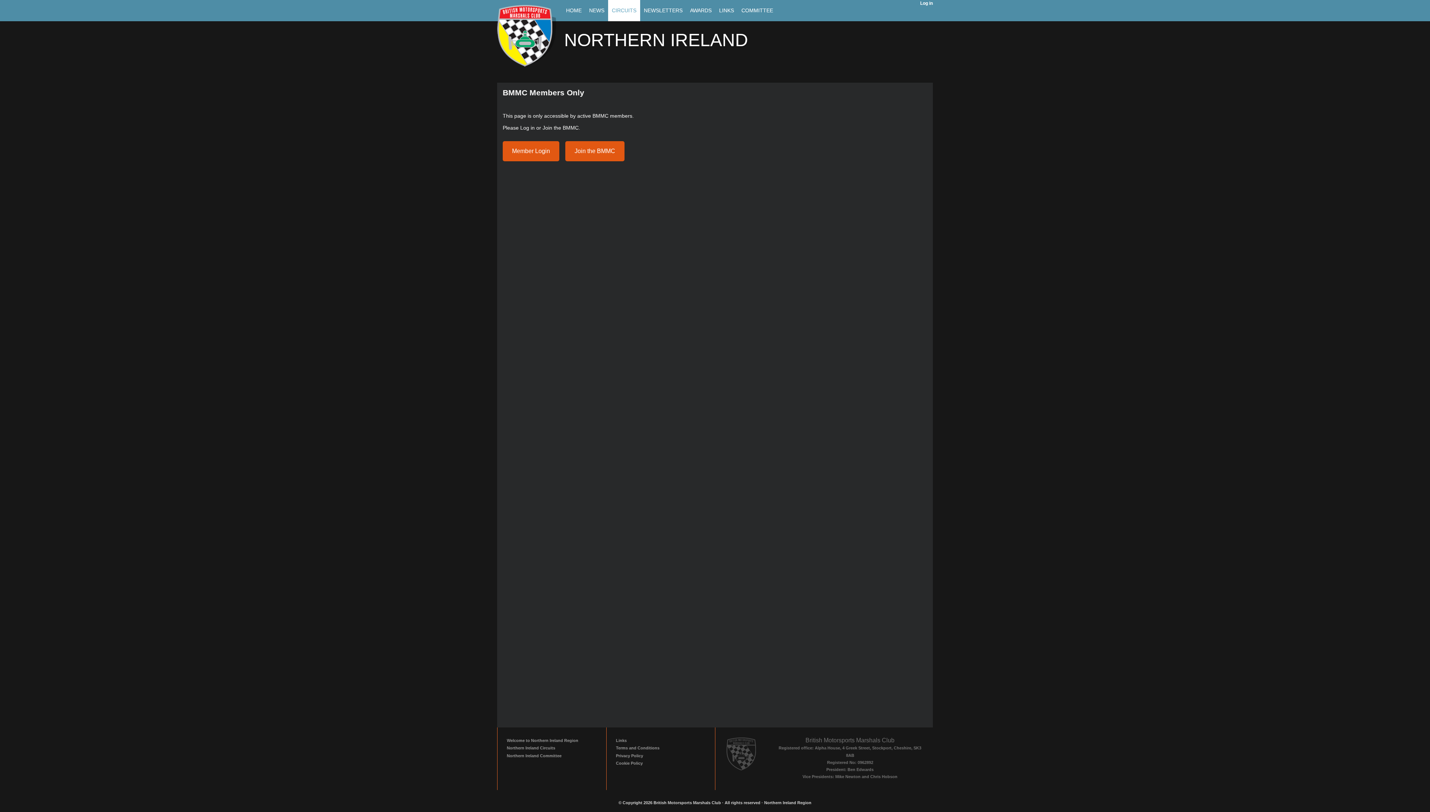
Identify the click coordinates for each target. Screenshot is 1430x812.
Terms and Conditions (638, 748)
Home (574, 10)
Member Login (531, 151)
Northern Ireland (656, 40)
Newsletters (663, 10)
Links (726, 10)
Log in (926, 3)
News (596, 10)
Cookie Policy (629, 763)
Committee (757, 10)
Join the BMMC (595, 151)
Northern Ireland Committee (534, 756)
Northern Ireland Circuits (531, 748)
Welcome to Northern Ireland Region (542, 740)
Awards (701, 10)
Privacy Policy (629, 756)
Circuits (624, 10)
